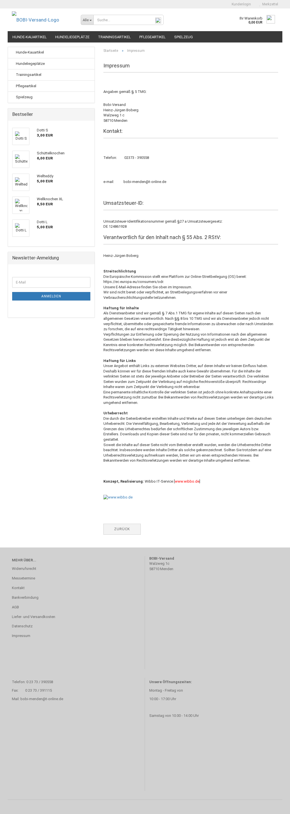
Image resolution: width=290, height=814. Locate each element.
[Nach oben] (274, 805)
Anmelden (51, 296)
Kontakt (18, 588)
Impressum (21, 636)
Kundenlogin (240, 4)
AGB (15, 607)
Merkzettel (269, 4)
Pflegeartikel (152, 37)
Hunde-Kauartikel (29, 37)
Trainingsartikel (114, 37)
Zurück (122, 529)
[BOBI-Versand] (42, 19)
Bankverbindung (25, 597)
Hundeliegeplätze (72, 37)
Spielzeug (183, 37)
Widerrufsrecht (24, 568)
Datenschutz (22, 626)
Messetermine (23, 578)
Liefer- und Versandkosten (33, 617)
